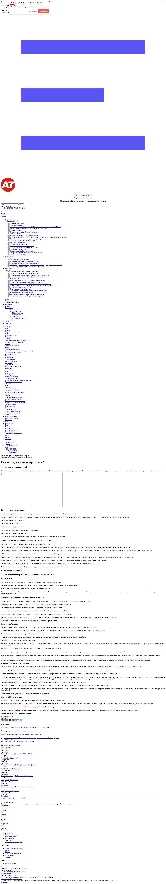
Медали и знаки (17, 313)
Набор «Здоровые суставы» (10, 791)
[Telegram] (21, 720)
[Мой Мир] (7, 720)
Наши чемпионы (14, 316)
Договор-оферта (10, 855)
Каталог (7, 330)
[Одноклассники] (4, 720)
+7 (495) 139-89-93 (7, 208)
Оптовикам (8, 304)
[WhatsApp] (15, 720)
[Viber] (13, 720)
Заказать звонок (6, 210)
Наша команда (13, 309)
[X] (10, 720)
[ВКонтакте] (2, 720)
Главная (3, 457)
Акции (7, 299)
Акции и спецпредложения (14, 848)
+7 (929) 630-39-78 (19, 208)
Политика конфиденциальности (11, 879)
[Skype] (18, 720)
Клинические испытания (13, 853)
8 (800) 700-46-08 (6, 206)
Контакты (8, 323)
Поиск (23, 798)
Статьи (7, 321)
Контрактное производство (17, 318)
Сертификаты (16, 315)
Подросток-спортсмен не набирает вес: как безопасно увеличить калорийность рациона (30, 738)
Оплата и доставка (11, 301)
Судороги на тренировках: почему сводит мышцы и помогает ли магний (25, 727)
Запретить (33, 11)
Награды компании (14, 311)
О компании (9, 308)
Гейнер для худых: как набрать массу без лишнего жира (19, 731)
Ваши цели (8, 387)
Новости (7, 306)
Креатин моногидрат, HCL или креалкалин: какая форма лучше (21, 734)
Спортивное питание (12, 335)
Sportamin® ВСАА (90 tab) (9, 758)
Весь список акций (7, 716)
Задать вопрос (5, 805)
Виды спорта (9, 373)
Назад (6, 328)
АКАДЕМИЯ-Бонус (12, 302)
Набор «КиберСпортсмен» (9, 780)
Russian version (5, 2)
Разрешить (44, 11)
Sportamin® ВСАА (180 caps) (10, 745)
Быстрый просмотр (7, 741)
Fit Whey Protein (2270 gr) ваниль (11, 769)
